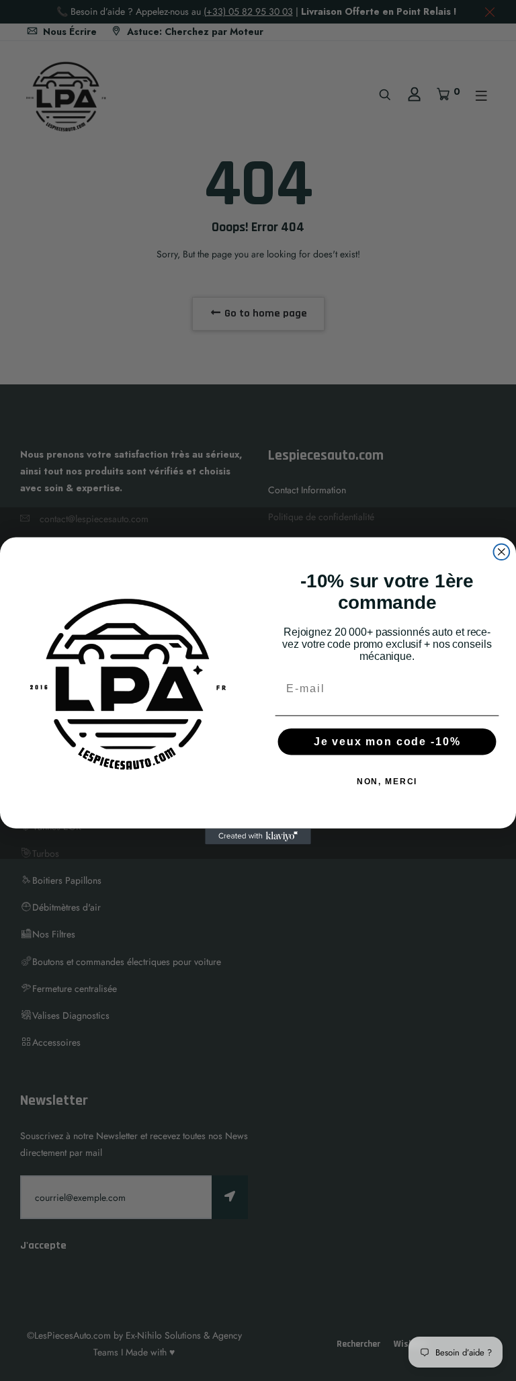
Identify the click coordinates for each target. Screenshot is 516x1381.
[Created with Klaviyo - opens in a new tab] (258, 836)
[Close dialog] (502, 552)
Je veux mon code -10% (387, 741)
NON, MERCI (387, 781)
